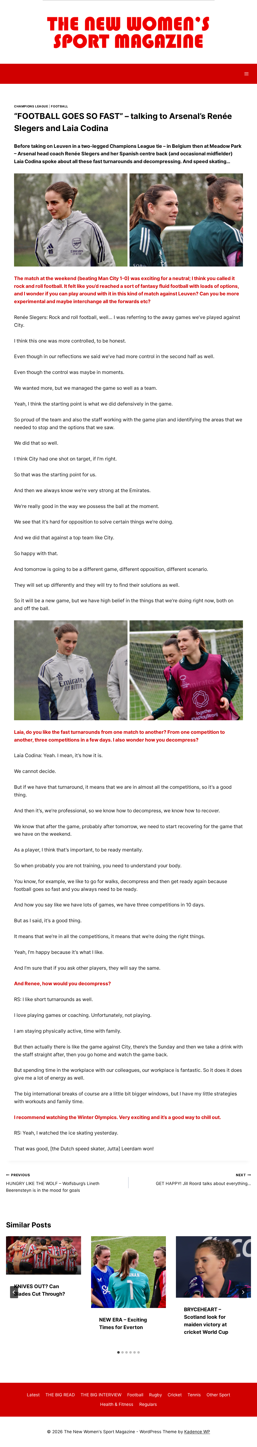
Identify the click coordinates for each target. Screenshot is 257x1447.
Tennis (194, 1394)
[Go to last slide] (14, 1292)
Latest (33, 1394)
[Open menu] (246, 74)
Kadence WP (197, 1431)
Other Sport (218, 1394)
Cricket (175, 1394)
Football (59, 106)
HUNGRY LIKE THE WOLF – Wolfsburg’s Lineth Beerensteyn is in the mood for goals (52, 1183)
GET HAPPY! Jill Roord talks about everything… (203, 1179)
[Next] (243, 1292)
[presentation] (43, 1255)
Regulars (148, 1404)
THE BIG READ (60, 1394)
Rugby (155, 1394)
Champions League (31, 106)
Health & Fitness (116, 1404)
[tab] (118, 1352)
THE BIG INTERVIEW (101, 1394)
